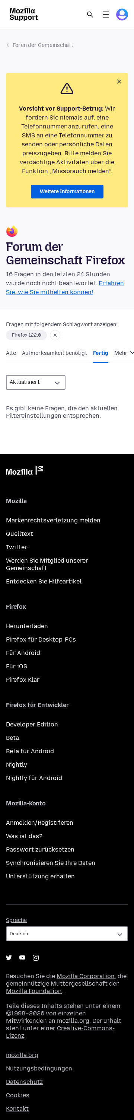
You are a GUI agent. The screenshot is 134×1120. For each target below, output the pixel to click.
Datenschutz (24, 1081)
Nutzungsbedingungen (39, 1068)
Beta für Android (30, 751)
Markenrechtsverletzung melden (53, 520)
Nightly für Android (34, 778)
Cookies (17, 1095)
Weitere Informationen (67, 191)
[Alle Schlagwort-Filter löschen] (55, 335)
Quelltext (19, 533)
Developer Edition (32, 724)
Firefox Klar (22, 679)
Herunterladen (27, 626)
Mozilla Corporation (86, 976)
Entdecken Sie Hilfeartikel (44, 581)
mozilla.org (22, 1055)
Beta (12, 737)
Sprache (16, 920)
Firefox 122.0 (26, 335)
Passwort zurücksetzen (40, 849)
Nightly (16, 764)
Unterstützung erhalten (40, 876)
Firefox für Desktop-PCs (41, 639)
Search (90, 14)
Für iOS (16, 666)
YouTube (22, 958)
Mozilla (24, 472)
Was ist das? (24, 836)
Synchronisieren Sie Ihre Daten (50, 862)
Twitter (16, 547)
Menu (106, 14)
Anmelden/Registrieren (39, 822)
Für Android (23, 652)
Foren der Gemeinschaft (43, 45)
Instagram (36, 958)
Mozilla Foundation (34, 991)
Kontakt (17, 1108)
